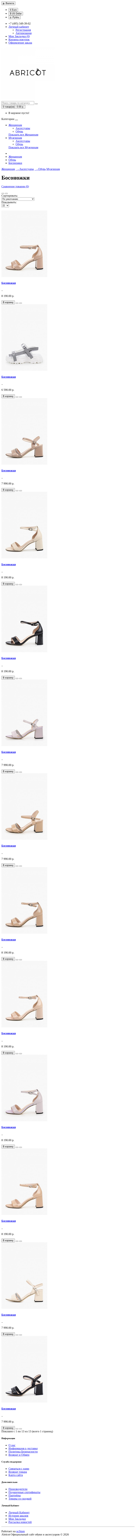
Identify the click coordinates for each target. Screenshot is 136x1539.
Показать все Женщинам (23, 134)
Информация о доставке (23, 1448)
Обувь (19, 131)
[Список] (2, 193)
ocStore (20, 1531)
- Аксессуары (25, 169)
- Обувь (40, 169)
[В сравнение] (20, 303)
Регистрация (23, 29)
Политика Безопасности (23, 1451)
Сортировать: (9, 195)
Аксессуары (23, 128)
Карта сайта (15, 1475)
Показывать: (8, 202)
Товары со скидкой (20, 1498)
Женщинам (15, 125)
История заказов (18, 1515)
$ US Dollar (16, 13)
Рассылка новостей (20, 1522)
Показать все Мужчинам (23, 147)
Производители (17, 1489)
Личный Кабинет (19, 1512)
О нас (11, 1445)
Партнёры (14, 1495)
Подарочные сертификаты (24, 1492)
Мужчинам (15, 137)
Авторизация (24, 33)
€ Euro (13, 10)
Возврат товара (17, 1471)
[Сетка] (6, 193)
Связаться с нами (18, 1468)
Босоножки (15, 163)
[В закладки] (17, 303)
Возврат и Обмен (18, 1454)
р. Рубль (14, 17)
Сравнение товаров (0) (15, 186)
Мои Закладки (17, 1518)
